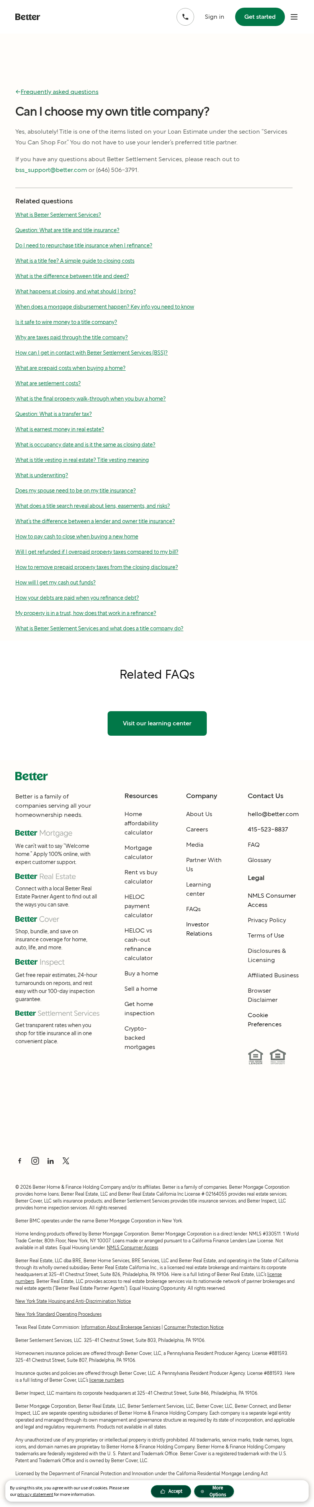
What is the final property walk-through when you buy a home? (90, 399)
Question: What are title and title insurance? (67, 230)
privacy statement (35, 1494)
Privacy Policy (267, 920)
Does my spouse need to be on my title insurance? (75, 491)
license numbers (106, 1380)
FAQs (193, 909)
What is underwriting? (41, 475)
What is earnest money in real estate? (59, 429)
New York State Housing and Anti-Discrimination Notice (73, 1301)
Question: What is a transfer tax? (53, 414)
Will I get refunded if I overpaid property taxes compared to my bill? (96, 552)
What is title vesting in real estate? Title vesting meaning (82, 460)
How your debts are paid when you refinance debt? (77, 598)
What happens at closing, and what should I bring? (75, 291)
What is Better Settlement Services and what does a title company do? (99, 628)
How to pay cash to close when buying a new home (76, 536)
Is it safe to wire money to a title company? (66, 322)
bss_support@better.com (51, 170)
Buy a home (141, 973)
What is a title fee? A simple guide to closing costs (74, 261)
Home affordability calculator (141, 823)
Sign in (214, 16)
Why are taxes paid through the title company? (71, 337)
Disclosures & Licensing (267, 955)
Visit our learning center (157, 723)
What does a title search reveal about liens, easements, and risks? (92, 506)
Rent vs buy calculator (140, 877)
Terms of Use (266, 935)
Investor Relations (199, 929)
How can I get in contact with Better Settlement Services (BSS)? (91, 353)
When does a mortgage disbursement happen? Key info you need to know (104, 307)
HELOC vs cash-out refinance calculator (138, 944)
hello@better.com (273, 814)
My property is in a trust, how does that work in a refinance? (85, 613)
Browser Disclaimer (263, 995)
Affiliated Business (273, 975)
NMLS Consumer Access (272, 900)
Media (194, 844)
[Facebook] (20, 1160)
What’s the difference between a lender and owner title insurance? (95, 521)
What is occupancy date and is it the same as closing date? (85, 445)
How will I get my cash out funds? (55, 582)
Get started (260, 16)
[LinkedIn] (50, 1160)
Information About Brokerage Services (120, 1327)
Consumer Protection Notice (194, 1327)
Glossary (259, 860)
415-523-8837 (268, 829)
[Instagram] (35, 1160)
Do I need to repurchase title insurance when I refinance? (83, 245)
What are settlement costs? (48, 383)
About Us (199, 814)
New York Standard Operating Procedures (58, 1314)
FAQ (254, 844)
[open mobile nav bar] (294, 16)
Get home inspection (139, 1008)
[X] (65, 1160)
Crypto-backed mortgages (139, 1037)
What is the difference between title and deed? (72, 276)
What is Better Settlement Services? (58, 215)
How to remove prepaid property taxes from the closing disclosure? (96, 567)
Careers (197, 829)
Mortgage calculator (138, 852)
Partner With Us (204, 864)
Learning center (198, 889)
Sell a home (140, 988)
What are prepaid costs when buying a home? (70, 368)
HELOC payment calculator (138, 905)
